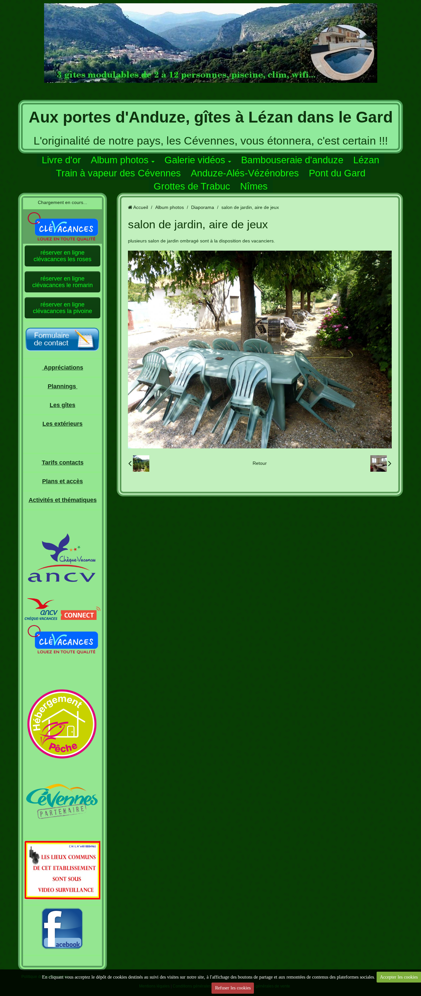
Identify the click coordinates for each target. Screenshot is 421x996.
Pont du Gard (337, 173)
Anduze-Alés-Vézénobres (245, 173)
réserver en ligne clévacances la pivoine (62, 307)
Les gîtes (62, 405)
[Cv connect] (62, 609)
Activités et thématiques (63, 500)
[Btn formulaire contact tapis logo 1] (62, 340)
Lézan (366, 160)
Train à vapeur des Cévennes (118, 173)
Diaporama (202, 207)
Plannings (63, 386)
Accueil (140, 207)
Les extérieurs (62, 423)
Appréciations (62, 367)
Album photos (120, 160)
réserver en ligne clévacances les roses (62, 255)
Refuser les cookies (233, 987)
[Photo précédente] (138, 463)
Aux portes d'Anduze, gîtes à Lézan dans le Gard (211, 117)
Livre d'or (61, 160)
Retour (260, 463)
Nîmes (254, 186)
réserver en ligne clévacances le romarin (62, 281)
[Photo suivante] (380, 463)
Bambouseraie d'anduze (292, 160)
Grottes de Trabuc (192, 186)
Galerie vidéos (194, 160)
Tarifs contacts (63, 462)
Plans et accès (62, 481)
